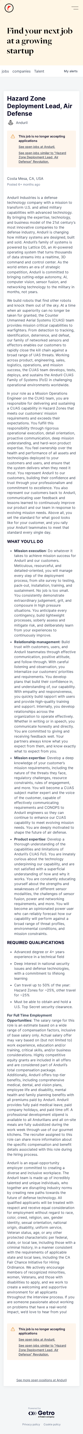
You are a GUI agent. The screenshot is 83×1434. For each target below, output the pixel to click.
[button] (74, 8)
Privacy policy (31, 1424)
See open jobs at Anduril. (37, 147)
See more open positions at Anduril (41, 1380)
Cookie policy (52, 1424)
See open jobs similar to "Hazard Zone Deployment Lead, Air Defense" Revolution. (42, 157)
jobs (5, 71)
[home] (9, 8)
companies (21, 71)
